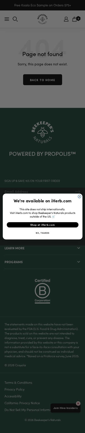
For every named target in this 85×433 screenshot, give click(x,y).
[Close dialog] (79, 196)
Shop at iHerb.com (42, 225)
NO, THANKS (42, 232)
